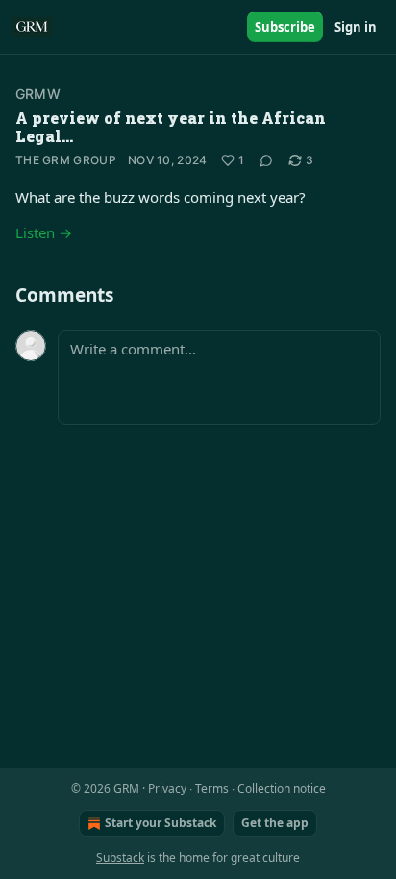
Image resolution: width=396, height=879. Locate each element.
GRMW (38, 93)
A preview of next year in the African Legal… (170, 127)
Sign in (355, 27)
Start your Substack (160, 823)
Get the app (275, 823)
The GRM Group (65, 160)
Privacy (167, 788)
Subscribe (285, 27)
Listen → (43, 232)
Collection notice (281, 788)
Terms (212, 788)
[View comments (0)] (266, 160)
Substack (120, 857)
